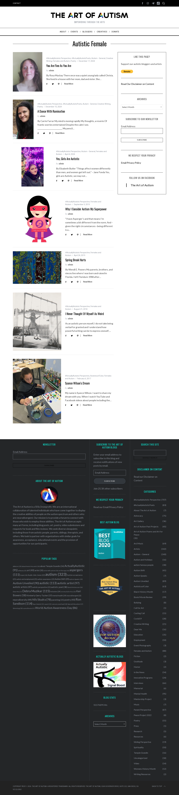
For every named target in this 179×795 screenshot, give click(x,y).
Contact (17, 3)
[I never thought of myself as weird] (37, 322)
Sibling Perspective (142, 742)
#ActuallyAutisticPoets (81, 58)
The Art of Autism (142, 185)
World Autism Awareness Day (56, 608)
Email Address (128, 126)
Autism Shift (62, 579)
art (30, 570)
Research (138, 731)
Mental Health (140, 693)
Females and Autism (61, 61)
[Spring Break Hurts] (37, 267)
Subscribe (109, 481)
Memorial (138, 688)
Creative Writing (103, 104)
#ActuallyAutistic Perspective (58, 58)
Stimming (18, 608)
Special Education (75, 604)
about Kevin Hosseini (31, 566)
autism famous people (143, 565)
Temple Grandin (141, 752)
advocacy (22, 570)
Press (136, 726)
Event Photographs (142, 645)
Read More (68, 84)
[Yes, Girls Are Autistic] (32, 167)
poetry (69, 599)
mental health (59, 596)
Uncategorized (140, 758)
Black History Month (143, 591)
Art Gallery (139, 521)
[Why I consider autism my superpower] (37, 219)
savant (47, 604)
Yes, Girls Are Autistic (67, 159)
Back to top (157, 786)
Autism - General (98, 58)
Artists (137, 549)
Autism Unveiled (26, 583)
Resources (138, 736)
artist (39, 570)
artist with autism (51, 570)
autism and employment (26, 579)
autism (56, 574)
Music (136, 704)
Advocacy (138, 515)
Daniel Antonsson (75, 587)
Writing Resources (142, 774)
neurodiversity (22, 599)
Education (138, 634)
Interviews (138, 683)
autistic (48, 583)
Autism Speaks (76, 579)
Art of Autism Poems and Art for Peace (148, 533)
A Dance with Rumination (51, 111)
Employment (139, 640)
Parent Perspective (142, 709)
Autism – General (141, 554)
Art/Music (138, 543)
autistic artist (68, 583)
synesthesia (29, 608)
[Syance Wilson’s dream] (37, 391)
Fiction (137, 656)
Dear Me (17, 591)
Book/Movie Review (143, 597)
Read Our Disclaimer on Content (137, 83)
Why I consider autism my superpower (86, 209)
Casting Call (139, 613)
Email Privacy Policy (131, 162)
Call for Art (139, 608)
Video (136, 763)
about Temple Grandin (52, 566)
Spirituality (139, 747)
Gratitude (138, 661)
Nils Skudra (41, 599)
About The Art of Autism (145, 510)
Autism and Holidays (143, 559)
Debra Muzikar (36, 591)
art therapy (64, 570)
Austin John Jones (36, 575)
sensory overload (59, 604)
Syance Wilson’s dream (77, 383)
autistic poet (59, 587)
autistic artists (22, 587)
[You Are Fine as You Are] (27, 72)
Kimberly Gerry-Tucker (39, 595)
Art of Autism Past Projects (146, 526)
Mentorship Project (142, 699)
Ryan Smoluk (38, 604)
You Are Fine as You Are (58, 65)
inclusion (55, 591)
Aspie (23, 575)
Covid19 (138, 618)
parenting (57, 599)
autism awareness (46, 579)
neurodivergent (74, 596)
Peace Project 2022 (142, 715)
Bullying (137, 602)
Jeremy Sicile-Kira (68, 591)
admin (51, 70)
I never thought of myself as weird (84, 313)
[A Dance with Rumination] (23, 119)
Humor (137, 667)
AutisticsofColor (97, 376)
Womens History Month (145, 769)
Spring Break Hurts (75, 260)
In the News (139, 672)
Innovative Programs (143, 677)
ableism (17, 566)
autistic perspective (41, 587)
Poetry (73, 61)
